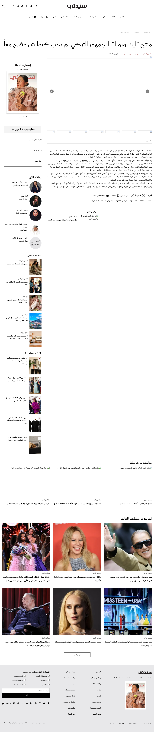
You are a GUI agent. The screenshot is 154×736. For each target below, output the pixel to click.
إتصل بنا (112, 724)
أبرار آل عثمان (23, 199)
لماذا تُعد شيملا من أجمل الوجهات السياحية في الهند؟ (16, 319)
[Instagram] (17, 6)
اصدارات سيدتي (95, 708)
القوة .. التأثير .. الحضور (35, 140)
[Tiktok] (22, 6)
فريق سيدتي (70, 696)
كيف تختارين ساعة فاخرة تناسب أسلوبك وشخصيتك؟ (17, 439)
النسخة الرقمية (23, 116)
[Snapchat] (31, 6)
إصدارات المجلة (23, 65)
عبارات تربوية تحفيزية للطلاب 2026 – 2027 (16, 283)
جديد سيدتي (34, 255)
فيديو (31, 16)
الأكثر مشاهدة (33, 353)
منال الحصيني (23, 241)
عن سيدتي (71, 684)
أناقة (113, 16)
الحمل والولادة (23, 260)
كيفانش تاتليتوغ (121, 200)
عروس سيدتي (96, 702)
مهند (130, 200)
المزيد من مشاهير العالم (136, 518)
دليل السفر (97, 714)
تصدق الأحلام (37, 150)
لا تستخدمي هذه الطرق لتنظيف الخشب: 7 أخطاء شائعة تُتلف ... (17, 337)
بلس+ (54, 16)
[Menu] (150, 6)
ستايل (99, 690)
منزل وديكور (24, 332)
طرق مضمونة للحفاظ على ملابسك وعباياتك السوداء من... (17, 420)
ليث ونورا (95, 200)
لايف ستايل (64, 16)
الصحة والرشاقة (18, 676)
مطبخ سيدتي (96, 678)
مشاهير (122, 16)
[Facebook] (13, 6)
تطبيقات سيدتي (69, 702)
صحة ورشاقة (93, 16)
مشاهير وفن (43, 680)
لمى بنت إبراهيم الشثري (20, 185)
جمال (105, 16)
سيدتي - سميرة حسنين (131, 54)
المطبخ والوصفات (18, 680)
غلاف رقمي (71, 708)
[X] (26, 6)
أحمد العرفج (24, 230)
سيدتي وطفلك (78, 16)
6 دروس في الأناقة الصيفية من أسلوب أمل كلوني (16, 399)
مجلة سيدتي (70, 672)
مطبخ (43, 16)
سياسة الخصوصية (133, 724)
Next (52, 91)
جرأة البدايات (38, 161)
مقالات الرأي (35, 178)
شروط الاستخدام (148, 724)
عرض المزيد (77, 654)
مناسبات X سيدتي (69, 678)
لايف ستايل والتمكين (41, 676)
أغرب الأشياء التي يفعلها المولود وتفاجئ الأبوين (17, 301)
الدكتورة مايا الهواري (21, 213)
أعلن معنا (121, 724)
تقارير (99, 696)
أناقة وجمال (43, 684)
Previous (147, 91)
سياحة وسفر (24, 314)
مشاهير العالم (147, 54)
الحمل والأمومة (18, 684)
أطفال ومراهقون (23, 278)
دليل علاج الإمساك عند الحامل (17, 264)
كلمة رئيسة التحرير (25, 129)
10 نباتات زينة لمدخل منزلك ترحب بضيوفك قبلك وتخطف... (17, 360)
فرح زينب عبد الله (107, 200)
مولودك (25, 296)
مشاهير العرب (148, 500)
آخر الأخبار (71, 714)
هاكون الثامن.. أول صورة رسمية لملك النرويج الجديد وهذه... (17, 380)
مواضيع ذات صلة (141, 463)
